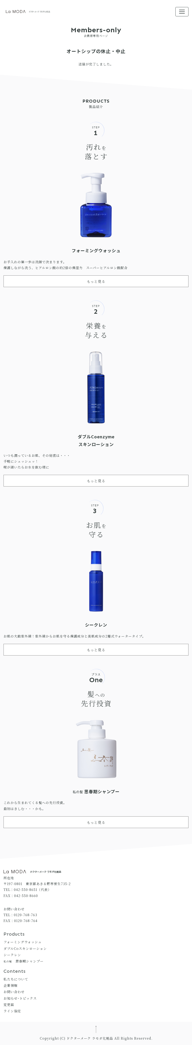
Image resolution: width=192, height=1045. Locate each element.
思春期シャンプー (24, 961)
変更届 (9, 1004)
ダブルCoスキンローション (25, 948)
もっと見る (96, 281)
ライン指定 (12, 1011)
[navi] (181, 11)
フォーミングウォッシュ (23, 942)
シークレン (12, 954)
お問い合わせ (14, 991)
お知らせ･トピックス (20, 998)
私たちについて (16, 979)
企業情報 (11, 985)
